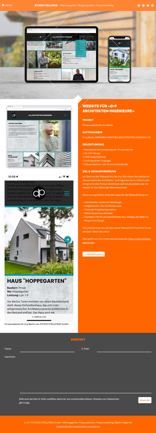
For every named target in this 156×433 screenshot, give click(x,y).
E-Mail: (85, 348)
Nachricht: (10, 356)
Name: (8, 348)
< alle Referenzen (94, 254)
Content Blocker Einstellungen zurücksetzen (78, 426)
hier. (28, 402)
